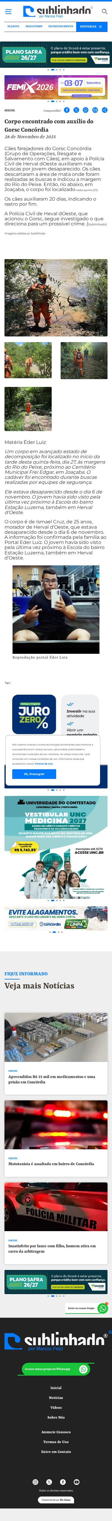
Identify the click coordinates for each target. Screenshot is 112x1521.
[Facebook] (67, 110)
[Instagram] (36, 1482)
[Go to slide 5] (64, 69)
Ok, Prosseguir (34, 774)
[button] (56, 1369)
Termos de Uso (56, 1442)
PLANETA (13, 26)
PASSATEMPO (34, 26)
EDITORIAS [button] (88, 26)
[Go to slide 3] (57, 69)
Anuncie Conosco (56, 1432)
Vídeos (56, 1408)
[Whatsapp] (86, 110)
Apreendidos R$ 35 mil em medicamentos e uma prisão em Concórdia (51, 1080)
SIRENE (9, 110)
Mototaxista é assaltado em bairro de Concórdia (51, 1164)
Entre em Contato (56, 1452)
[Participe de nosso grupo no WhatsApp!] (86, 1308)
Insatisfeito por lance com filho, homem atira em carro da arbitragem (52, 1249)
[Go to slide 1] (48, 69)
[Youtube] (77, 1482)
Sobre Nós (56, 1418)
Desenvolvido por (56, 1500)
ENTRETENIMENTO (60, 26)
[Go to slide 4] (60, 69)
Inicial (56, 1388)
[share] (105, 110)
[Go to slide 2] (52, 69)
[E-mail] (95, 110)
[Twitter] (76, 110)
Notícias (56, 1398)
